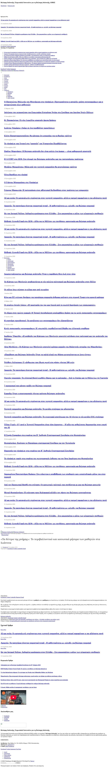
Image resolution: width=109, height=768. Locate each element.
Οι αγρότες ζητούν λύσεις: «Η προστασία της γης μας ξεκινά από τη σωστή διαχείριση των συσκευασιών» (50, 305)
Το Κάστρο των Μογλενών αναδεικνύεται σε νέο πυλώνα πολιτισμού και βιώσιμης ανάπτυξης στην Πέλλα (50, 282)
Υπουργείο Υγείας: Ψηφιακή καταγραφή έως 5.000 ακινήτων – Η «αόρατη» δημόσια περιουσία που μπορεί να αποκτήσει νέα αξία (32, 63)
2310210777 (10, 744)
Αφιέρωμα (10, 261)
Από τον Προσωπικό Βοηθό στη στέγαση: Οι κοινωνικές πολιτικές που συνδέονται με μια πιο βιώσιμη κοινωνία (52, 485)
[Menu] (1, 72)
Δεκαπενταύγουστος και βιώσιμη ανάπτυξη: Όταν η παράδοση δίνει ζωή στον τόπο (39, 274)
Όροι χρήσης (7, 755)
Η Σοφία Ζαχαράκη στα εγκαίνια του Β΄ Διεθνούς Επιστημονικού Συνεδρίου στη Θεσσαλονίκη (44, 435)
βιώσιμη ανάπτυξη (6, 616)
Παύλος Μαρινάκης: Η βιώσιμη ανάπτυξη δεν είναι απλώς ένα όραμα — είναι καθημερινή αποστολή (47, 151)
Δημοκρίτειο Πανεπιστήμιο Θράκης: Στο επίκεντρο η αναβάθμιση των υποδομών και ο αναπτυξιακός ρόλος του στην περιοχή (32, 60)
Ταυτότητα (3, 5)
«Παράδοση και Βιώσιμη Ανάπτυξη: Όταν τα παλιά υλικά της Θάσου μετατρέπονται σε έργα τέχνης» (47, 354)
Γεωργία (6, 81)
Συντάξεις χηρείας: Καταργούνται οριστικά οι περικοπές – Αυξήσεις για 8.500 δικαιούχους (24, 64)
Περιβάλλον (7, 76)
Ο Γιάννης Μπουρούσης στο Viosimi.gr (21, 182)
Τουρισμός (10, 264)
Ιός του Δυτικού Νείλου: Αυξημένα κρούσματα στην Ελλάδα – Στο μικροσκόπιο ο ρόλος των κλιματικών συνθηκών (34, 34)
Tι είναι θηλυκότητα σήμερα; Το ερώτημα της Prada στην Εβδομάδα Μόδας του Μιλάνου (27, 672)
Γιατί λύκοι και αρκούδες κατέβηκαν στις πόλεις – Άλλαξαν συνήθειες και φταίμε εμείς (35, 619)
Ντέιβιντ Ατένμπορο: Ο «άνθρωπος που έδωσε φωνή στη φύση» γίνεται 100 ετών (39, 362)
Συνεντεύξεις (11, 262)
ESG (5, 88)
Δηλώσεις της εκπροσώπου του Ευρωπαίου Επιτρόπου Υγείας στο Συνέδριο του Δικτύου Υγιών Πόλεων (48, 112)
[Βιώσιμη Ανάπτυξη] (12, 70)
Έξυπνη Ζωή (10, 268)
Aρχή (5, 752)
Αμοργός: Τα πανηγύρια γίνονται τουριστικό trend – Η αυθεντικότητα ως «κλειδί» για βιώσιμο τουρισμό (31, 27)
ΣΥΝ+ (9, 259)
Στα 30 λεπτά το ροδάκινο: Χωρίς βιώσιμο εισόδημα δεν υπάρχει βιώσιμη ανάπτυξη (25, 683)
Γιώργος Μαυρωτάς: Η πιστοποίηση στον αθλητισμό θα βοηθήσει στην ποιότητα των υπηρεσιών (46, 190)
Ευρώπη (6, 85)
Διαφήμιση (7, 756)
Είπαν (9, 95)
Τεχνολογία (10, 265)
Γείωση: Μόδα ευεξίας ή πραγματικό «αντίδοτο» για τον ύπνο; (19, 687)
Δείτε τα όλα (10, 98)
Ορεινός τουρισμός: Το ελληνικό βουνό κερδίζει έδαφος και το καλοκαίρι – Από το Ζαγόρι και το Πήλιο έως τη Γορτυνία (30, 58)
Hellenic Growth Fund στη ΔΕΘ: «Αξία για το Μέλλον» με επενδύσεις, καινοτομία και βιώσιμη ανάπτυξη (31, 41)
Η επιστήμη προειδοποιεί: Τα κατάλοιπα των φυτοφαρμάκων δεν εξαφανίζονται (38, 320)
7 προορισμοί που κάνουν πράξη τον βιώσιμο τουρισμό (27, 386)
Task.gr (32, 761)
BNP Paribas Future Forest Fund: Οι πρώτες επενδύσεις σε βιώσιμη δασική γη (24, 668)
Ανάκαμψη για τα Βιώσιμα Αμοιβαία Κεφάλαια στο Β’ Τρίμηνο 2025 (21, 665)
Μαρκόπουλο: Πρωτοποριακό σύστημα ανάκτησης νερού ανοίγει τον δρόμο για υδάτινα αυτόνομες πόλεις (31, 676)
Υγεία (5, 78)
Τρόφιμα (6, 79)
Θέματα (9, 93)
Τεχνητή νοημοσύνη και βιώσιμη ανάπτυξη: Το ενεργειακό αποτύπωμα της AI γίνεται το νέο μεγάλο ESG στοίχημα (53, 417)
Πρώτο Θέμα (3, 629)
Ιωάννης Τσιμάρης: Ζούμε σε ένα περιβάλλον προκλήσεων (29, 128)
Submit (18, 762)
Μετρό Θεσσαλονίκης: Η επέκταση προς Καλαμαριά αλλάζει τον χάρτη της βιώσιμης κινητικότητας (47, 492)
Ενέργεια (6, 82)
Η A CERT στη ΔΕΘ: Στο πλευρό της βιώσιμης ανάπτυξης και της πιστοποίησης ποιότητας (43, 159)
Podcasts (9, 96)
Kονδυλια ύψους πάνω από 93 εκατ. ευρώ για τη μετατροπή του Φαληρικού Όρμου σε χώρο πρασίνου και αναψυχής (34, 680)
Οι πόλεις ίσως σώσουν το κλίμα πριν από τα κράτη (26, 289)
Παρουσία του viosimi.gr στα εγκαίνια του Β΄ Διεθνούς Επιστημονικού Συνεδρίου (39, 451)
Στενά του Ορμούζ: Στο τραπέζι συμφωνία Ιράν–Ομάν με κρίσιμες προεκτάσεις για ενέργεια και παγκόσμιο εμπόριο (29, 66)
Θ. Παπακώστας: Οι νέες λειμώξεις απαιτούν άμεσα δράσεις (30, 120)
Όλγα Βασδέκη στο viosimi (15, 174)
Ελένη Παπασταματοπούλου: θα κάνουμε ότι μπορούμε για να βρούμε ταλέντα (38, 136)
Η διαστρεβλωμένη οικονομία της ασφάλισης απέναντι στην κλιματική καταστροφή (32, 621)
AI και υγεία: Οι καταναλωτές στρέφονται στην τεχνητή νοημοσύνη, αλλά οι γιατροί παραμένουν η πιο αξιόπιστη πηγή (35, 20)
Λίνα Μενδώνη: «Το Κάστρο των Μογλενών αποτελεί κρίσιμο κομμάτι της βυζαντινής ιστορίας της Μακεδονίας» (53, 347)
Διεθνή (5, 87)
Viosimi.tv (6, 90)
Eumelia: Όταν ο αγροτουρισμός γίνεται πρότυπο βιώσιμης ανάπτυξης (34, 393)
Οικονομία (6, 75)
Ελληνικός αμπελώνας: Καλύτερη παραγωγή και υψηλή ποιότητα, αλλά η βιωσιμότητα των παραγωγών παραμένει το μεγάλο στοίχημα (34, 61)
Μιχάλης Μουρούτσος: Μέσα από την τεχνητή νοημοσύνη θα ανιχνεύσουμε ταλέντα (40, 167)
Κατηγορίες (7, 258)
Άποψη (5, 84)
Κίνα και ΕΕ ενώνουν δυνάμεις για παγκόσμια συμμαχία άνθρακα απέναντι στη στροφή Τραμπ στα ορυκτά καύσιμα (54, 297)
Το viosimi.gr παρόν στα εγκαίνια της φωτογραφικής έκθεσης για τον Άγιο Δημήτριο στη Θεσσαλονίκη (48, 458)
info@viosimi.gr (9, 746)
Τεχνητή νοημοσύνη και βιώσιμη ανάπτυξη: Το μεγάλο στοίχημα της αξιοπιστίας (39, 409)
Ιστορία (9, 267)
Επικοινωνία (11, 5)
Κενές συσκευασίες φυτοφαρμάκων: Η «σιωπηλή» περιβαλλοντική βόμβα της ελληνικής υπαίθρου (46, 328)
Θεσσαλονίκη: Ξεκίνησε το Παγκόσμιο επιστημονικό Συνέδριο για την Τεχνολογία (39, 443)
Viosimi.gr (5, 547)
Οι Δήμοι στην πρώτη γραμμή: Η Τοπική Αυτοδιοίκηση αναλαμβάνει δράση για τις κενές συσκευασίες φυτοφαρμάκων (55, 313)
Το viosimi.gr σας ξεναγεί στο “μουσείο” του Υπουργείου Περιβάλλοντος (35, 143)
